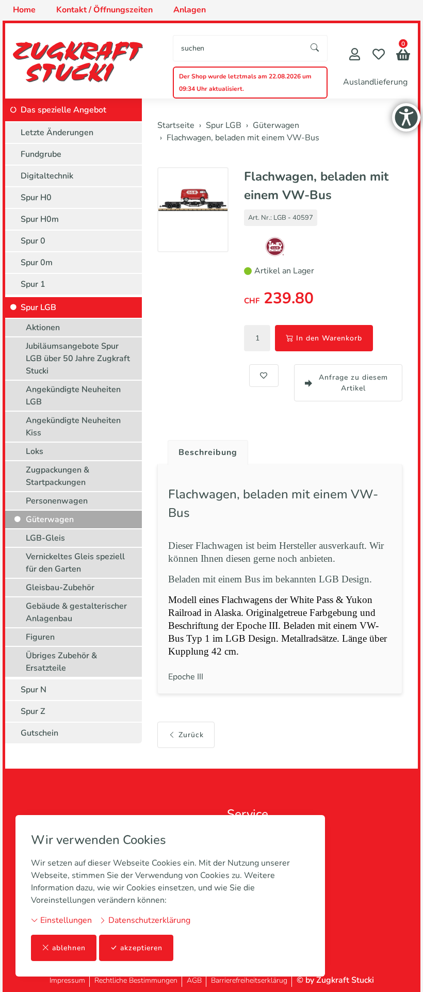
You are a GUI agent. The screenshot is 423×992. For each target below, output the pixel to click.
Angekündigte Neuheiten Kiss (73, 426)
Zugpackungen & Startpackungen (57, 476)
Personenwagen (57, 501)
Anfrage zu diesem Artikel (353, 382)
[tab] (204, 450)
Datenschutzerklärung (148, 920)
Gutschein (39, 733)
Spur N (33, 689)
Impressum (67, 980)
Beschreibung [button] (207, 452)
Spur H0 (36, 197)
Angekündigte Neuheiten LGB (73, 396)
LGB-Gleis (45, 538)
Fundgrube (41, 154)
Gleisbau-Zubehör (60, 587)
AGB (194, 980)
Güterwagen (50, 519)
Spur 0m (37, 262)
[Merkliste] (378, 55)
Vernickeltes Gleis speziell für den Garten (75, 563)
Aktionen (43, 327)
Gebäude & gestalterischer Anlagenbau (76, 612)
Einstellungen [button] (65, 920)
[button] (403, 55)
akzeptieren (141, 948)
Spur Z (33, 711)
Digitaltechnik (47, 176)
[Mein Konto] (354, 55)
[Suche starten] (315, 48)
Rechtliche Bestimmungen (135, 980)
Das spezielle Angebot (63, 110)
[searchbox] (238, 48)
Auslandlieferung (375, 82)
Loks (34, 451)
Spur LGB (38, 307)
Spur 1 (33, 284)
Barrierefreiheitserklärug (249, 980)
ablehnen (69, 948)
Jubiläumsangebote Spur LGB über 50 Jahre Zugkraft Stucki (78, 358)
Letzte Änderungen (57, 132)
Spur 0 (33, 241)
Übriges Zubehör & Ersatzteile (61, 662)
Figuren (40, 637)
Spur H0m (40, 219)
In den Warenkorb (329, 338)
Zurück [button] (191, 735)
